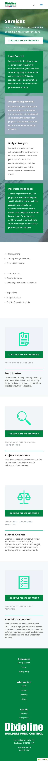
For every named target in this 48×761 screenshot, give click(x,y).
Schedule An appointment (24, 40)
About (24, 686)
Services (24, 690)
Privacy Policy (24, 671)
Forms (24, 667)
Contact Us (24, 713)
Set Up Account (24, 663)
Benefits (24, 695)
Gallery (24, 699)
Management (24, 718)
